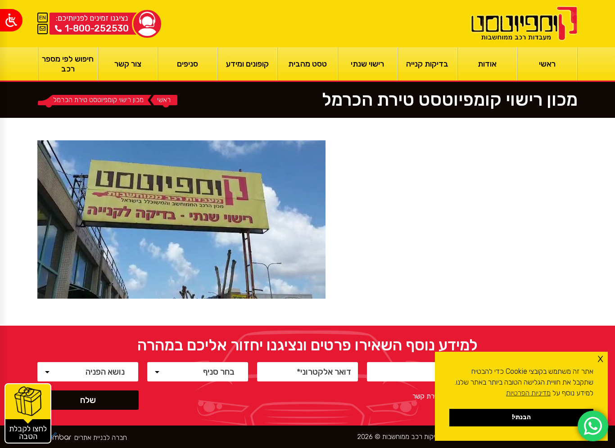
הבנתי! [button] (521, 417)
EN (42, 17)
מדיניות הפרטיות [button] (528, 393)
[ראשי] (523, 23)
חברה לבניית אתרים (100, 438)
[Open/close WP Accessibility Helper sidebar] (11, 20)
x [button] (600, 358)
